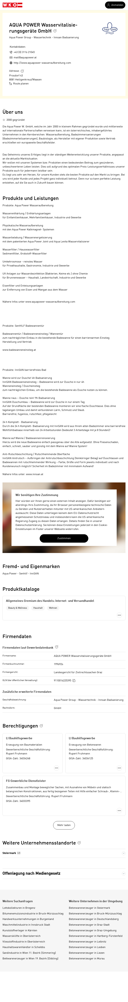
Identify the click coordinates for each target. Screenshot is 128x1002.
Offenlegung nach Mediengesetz (31, 874)
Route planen (21, 83)
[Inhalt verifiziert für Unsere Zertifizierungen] (79, 842)
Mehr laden (64, 825)
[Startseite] (12, 5)
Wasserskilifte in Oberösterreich (21, 936)
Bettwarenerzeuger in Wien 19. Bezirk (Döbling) (30, 958)
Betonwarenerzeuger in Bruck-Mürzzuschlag (95, 913)
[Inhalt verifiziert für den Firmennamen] (55, 30)
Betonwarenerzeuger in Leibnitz (87, 941)
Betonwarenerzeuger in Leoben (87, 947)
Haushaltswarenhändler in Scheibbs (23, 947)
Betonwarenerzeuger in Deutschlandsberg (94, 919)
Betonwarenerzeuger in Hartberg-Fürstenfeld (95, 936)
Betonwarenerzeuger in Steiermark (89, 908)
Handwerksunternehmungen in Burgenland (28, 919)
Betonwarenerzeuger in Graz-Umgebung (92, 930)
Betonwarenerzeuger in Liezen (86, 953)
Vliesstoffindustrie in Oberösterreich (23, 941)
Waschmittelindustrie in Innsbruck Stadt (26, 925)
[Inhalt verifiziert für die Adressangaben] (22, 71)
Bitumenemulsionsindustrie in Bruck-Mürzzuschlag (33, 913)
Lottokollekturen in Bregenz (18, 908)
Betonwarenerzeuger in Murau (87, 958)
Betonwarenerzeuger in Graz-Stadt (89, 925)
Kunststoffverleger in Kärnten (19, 930)
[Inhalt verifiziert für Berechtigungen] (41, 725)
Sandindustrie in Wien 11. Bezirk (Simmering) (29, 953)
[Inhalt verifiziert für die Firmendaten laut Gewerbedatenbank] (56, 646)
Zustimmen (64, 538)
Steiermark (11, 853)
